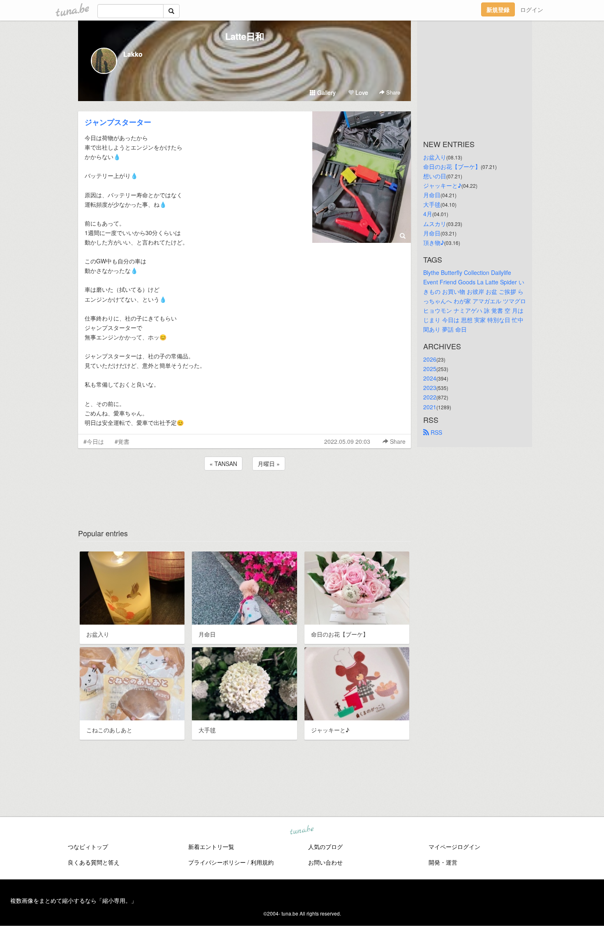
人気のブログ (325, 846)
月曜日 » (269, 463)
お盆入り (434, 157)
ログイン (531, 9)
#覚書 (122, 441)
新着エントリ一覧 (211, 846)
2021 (429, 407)
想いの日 (434, 176)
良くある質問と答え (94, 862)
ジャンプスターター (118, 122)
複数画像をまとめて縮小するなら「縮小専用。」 (73, 900)
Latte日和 (244, 36)
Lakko (133, 54)
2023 (429, 387)
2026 (429, 359)
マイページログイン (454, 846)
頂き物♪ (433, 242)
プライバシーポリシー (217, 862)
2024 (429, 378)
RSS (435, 432)
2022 (429, 397)
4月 (427, 214)
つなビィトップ (88, 846)
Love (361, 92)
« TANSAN (223, 463)
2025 (429, 368)
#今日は (93, 441)
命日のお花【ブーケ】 (452, 166)
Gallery (326, 92)
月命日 (431, 195)
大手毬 (431, 204)
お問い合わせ (325, 862)
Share (392, 92)
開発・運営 (443, 862)
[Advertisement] (244, 494)
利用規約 (262, 862)
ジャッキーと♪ (442, 185)
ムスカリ (434, 223)
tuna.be (301, 830)
